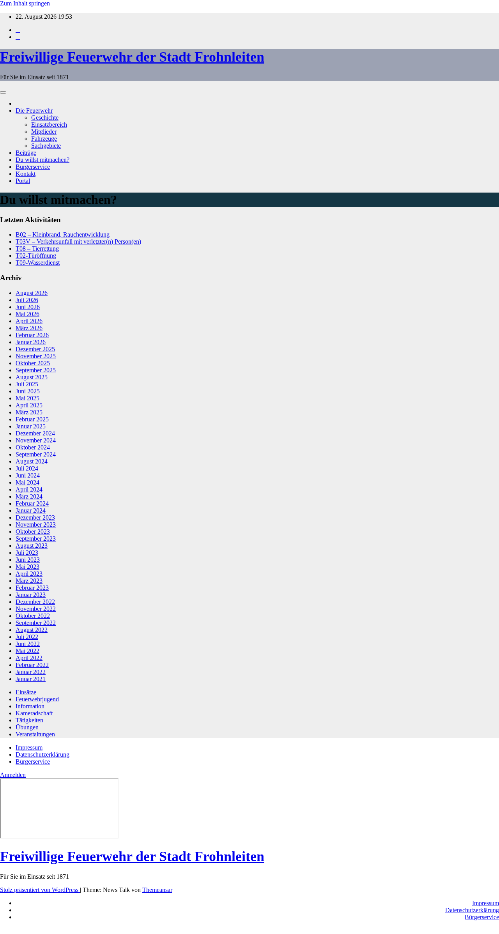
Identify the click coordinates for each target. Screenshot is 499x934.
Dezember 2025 (35, 349)
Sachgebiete (46, 145)
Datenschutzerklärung (42, 754)
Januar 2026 (31, 342)
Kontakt (25, 173)
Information (30, 706)
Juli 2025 (27, 384)
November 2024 (36, 440)
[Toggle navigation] (3, 92)
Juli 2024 (27, 468)
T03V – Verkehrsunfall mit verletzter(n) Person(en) (78, 241)
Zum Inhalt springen (25, 3)
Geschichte (44, 117)
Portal (23, 180)
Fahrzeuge (44, 138)
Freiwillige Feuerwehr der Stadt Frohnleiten (132, 57)
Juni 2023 (28, 559)
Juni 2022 (28, 643)
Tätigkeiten (29, 720)
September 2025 (36, 370)
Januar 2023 (31, 594)
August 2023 (32, 545)
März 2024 (29, 496)
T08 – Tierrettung (37, 248)
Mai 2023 (27, 566)
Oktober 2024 (33, 447)
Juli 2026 (27, 300)
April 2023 (29, 573)
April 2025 (29, 405)
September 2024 (36, 454)
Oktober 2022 (33, 615)
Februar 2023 (32, 587)
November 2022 (36, 608)
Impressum (29, 747)
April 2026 (29, 321)
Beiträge (26, 152)
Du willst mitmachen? (42, 159)
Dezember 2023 (35, 517)
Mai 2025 (27, 398)
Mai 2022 (27, 650)
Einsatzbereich (49, 124)
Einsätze (26, 692)
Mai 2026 (27, 314)
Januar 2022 (31, 672)
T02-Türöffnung (36, 255)
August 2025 (32, 377)
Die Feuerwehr (34, 110)
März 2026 (29, 328)
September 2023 (36, 538)
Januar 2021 (31, 679)
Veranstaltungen (35, 734)
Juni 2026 (28, 307)
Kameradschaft (34, 713)
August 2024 (32, 461)
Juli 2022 (27, 636)
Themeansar (157, 889)
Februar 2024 (32, 503)
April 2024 (29, 489)
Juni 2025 (28, 391)
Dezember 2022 (35, 601)
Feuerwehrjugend (37, 699)
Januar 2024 (31, 510)
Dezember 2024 (35, 433)
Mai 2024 (27, 482)
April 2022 (29, 658)
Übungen (27, 727)
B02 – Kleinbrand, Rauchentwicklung (63, 234)
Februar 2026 (32, 335)
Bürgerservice (33, 166)
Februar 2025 (32, 419)
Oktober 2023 (33, 531)
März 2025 (29, 412)
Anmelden (13, 774)
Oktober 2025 (33, 363)
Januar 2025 (31, 426)
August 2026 (32, 293)
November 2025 (36, 356)
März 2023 (29, 580)
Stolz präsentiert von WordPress (40, 889)
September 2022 (36, 622)
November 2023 (36, 524)
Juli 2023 (27, 552)
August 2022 (32, 629)
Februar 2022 (32, 665)
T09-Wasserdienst (38, 262)
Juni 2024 (28, 475)
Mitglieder (44, 131)
